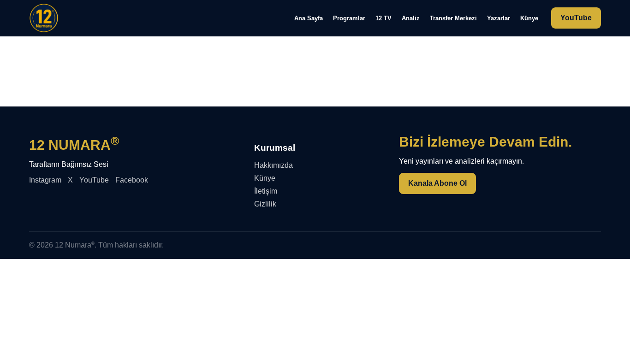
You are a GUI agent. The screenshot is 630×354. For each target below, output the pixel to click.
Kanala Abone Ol (437, 183)
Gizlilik (265, 204)
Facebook (131, 180)
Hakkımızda (273, 165)
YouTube (576, 18)
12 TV (383, 18)
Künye (529, 18)
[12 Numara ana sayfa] (44, 18)
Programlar (349, 18)
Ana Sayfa (308, 18)
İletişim (265, 191)
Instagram (45, 180)
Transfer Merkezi (453, 18)
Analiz (411, 18)
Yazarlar (498, 18)
